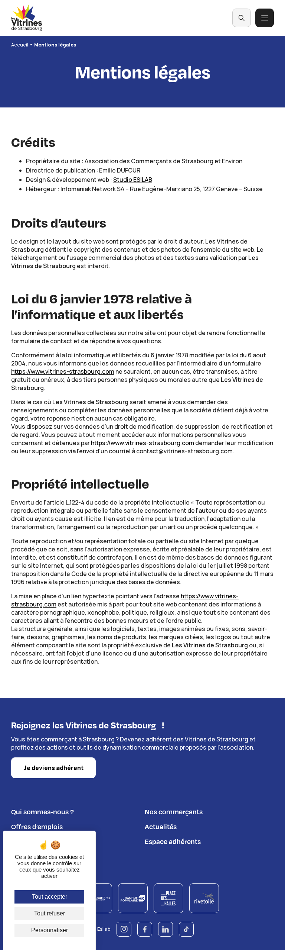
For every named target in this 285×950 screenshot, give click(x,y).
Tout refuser (49, 913)
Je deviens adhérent (53, 768)
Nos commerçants (174, 811)
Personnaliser (49, 930)
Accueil (19, 44)
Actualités (161, 826)
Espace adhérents (173, 841)
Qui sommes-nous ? (42, 811)
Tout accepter (49, 896)
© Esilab (101, 929)
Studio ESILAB (132, 179)
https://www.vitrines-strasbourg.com (62, 371)
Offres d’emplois (37, 826)
